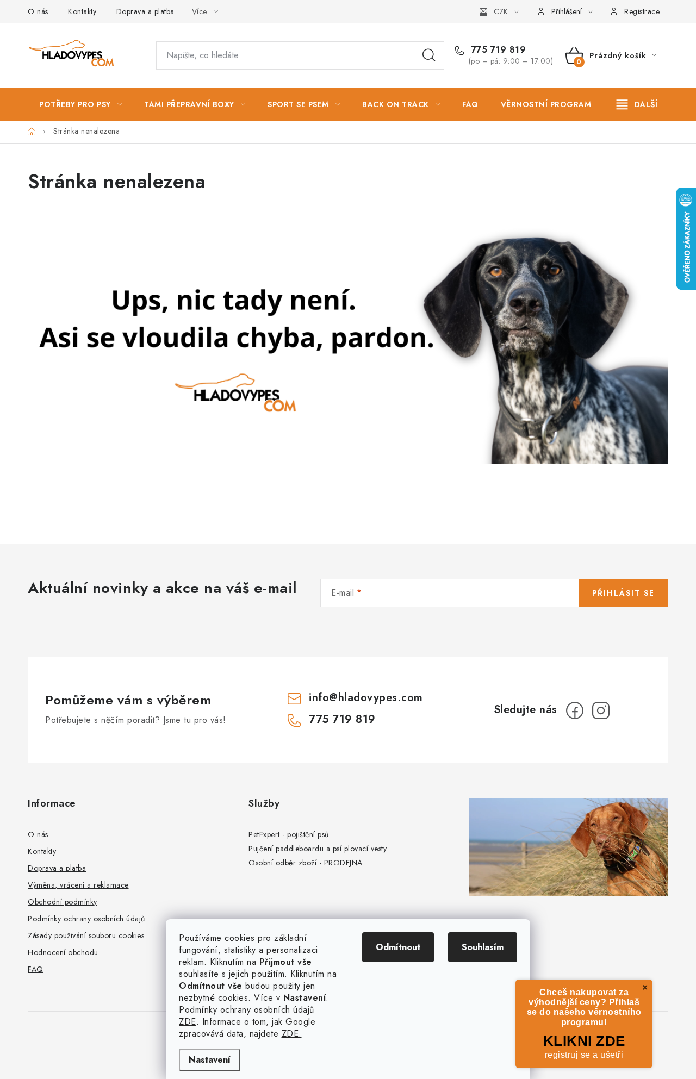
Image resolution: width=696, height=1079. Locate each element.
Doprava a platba (145, 11)
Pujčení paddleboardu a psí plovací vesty (317, 848)
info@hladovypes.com (366, 698)
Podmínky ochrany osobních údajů (86, 918)
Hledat (429, 55)
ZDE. (292, 1033)
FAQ (36, 969)
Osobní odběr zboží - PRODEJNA (305, 862)
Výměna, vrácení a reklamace (78, 885)
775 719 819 (497, 50)
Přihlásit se (623, 593)
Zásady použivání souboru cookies (86, 935)
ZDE (187, 1021)
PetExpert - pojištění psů (288, 834)
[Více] (637, 104)
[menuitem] (80, 104)
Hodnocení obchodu (63, 952)
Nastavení (210, 1059)
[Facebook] (574, 710)
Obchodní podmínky (62, 901)
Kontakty (82, 11)
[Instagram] (601, 710)
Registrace (642, 11)
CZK (501, 11)
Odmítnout (398, 947)
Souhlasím (483, 947)
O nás (38, 11)
